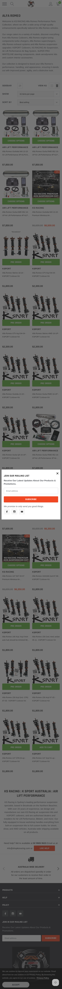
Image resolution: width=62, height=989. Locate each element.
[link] (7, 511)
